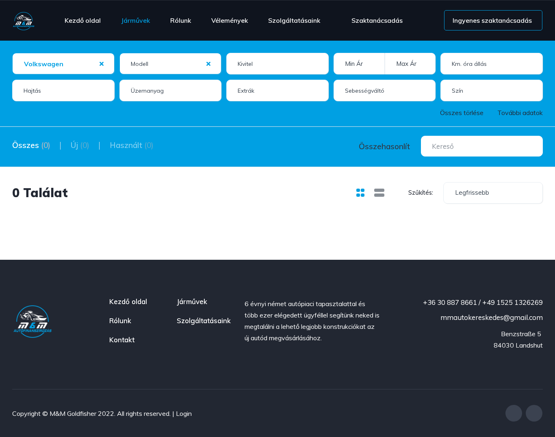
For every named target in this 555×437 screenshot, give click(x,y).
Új (80, 145)
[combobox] (63, 63)
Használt (132, 145)
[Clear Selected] (101, 63)
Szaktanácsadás (377, 20)
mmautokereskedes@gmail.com (491, 317)
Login (184, 413)
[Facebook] (513, 413)
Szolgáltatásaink (294, 20)
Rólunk (180, 20)
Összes (31, 145)
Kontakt (121, 339)
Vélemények (229, 20)
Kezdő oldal (83, 20)
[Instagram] (534, 413)
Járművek (135, 20)
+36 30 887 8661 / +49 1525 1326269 (482, 302)
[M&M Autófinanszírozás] (23, 20)
